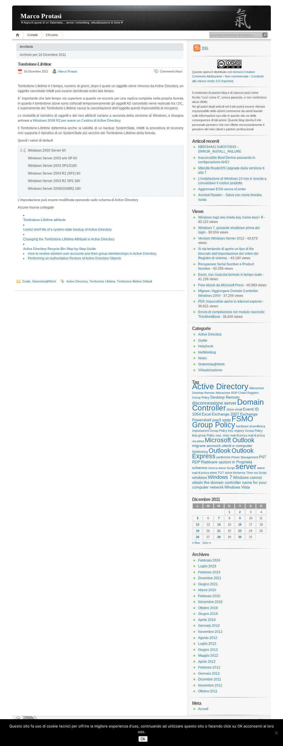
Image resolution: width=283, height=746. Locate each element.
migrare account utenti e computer (222, 445)
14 (219, 524)
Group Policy (213, 424)
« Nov (196, 542)
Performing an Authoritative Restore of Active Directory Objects (74, 258)
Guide (26, 281)
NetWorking (207, 352)
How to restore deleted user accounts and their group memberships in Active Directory (92, 254)
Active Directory (77, 281)
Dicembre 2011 (209, 679)
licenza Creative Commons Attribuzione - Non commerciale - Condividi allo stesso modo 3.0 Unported (227, 76)
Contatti (32, 35)
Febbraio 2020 (209, 596)
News (202, 358)
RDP (196, 462)
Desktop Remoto (225, 397)
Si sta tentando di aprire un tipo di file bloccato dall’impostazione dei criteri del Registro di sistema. (228, 253)
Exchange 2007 (225, 414)
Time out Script (256, 472)
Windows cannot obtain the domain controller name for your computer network (229, 482)
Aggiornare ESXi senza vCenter (222, 189)
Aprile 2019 (207, 620)
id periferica (257, 426)
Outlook (220, 450)
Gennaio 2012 (209, 673)
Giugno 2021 (208, 584)
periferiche (223, 457)
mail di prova (238, 435)
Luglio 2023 (207, 566)
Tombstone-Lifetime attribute (44, 220)
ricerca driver (217, 468)
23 (240, 530)
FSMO (242, 418)
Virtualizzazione (210, 370)
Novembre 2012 (210, 632)
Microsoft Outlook (230, 440)
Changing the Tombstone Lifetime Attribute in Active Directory (68, 239)
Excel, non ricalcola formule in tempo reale (230, 275)
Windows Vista (237, 487)
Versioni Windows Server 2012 (221, 238)
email (238, 409)
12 (197, 524)
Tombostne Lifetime (102, 281)
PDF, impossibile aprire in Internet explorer (230, 301)
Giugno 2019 (208, 614)
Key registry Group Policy (245, 430)
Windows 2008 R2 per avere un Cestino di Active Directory (76, 121)
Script (231, 468)
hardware (242, 426)
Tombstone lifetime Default (134, 281)
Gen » (207, 542)
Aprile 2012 (207, 662)
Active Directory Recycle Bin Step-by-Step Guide (59, 249)
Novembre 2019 (210, 602)
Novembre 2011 (210, 685)
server (245, 466)
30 (240, 537)
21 (219, 530)
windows (199, 477)
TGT (221, 472)
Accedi (203, 709)
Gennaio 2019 (209, 626)
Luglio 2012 (207, 644)
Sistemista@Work (44, 281)
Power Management (244, 457)
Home (18, 35)
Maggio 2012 (208, 655)
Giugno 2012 (208, 650)
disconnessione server (214, 403)
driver (230, 409)
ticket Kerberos (235, 472)
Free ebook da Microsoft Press (221, 285)
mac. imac (222, 435)
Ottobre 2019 (208, 608)
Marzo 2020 (207, 590)
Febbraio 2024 (209, 560)
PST (262, 457)
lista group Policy (203, 435)
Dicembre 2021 (209, 578)
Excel (206, 414)
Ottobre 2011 (208, 691)
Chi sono (52, 35)
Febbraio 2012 (209, 667)
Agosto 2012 (207, 638)
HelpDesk (205, 346)
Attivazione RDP (226, 392)
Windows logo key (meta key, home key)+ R (230, 217)
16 (240, 524)
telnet (213, 472)
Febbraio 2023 (209, 572)
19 (197, 530)
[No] (276, 732)
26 (197, 537)
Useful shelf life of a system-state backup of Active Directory (67, 230)
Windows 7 (220, 477)
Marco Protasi (41, 16)
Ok (143, 739)
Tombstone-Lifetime (34, 64)
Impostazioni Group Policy (209, 430)
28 (219, 537)
